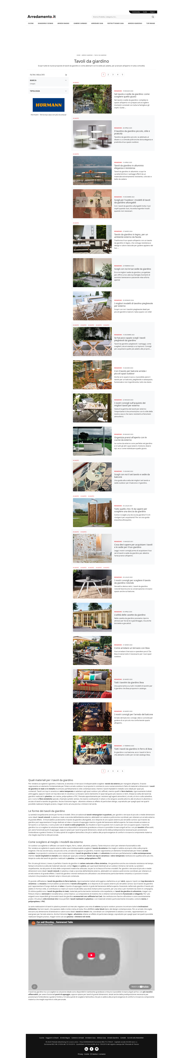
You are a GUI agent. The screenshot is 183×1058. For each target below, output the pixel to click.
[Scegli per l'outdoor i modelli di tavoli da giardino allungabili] (92, 203)
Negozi (152, 12)
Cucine (31, 23)
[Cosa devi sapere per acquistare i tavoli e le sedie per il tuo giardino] (92, 548)
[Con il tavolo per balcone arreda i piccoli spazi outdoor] (92, 374)
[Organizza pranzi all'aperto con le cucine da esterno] (92, 441)
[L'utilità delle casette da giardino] (92, 617)
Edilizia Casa (101, 1038)
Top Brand (150, 23)
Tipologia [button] (35, 91)
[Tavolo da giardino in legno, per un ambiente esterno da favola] (92, 239)
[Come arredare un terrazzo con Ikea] (92, 650)
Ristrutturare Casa (115, 23)
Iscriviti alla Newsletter (135, 1038)
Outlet (145, 12)
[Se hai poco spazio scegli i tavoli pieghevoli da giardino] (92, 341)
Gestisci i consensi (98, 1054)
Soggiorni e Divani (45, 23)
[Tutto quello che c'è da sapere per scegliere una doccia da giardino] (92, 512)
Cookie (86, 1054)
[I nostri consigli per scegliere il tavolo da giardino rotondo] (92, 584)
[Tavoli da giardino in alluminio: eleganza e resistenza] (92, 170)
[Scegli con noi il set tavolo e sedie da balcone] (92, 476)
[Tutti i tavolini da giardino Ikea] (92, 683)
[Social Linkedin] (86, 1049)
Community (136, 12)
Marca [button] (33, 80)
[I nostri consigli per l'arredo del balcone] (92, 716)
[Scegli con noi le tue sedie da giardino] (92, 272)
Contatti (123, 1038)
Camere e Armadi (80, 23)
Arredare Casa (97, 23)
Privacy (80, 1054)
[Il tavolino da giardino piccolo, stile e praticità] (92, 134)
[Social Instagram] (97, 1049)
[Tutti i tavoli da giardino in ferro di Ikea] (92, 750)
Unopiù (76, 83)
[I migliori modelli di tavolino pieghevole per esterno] (92, 305)
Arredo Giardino (135, 23)
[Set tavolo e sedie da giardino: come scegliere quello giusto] (92, 99)
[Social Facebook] (91, 1049)
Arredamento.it (60, 16)
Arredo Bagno (63, 23)
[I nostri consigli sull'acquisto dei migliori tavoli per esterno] (92, 407)
